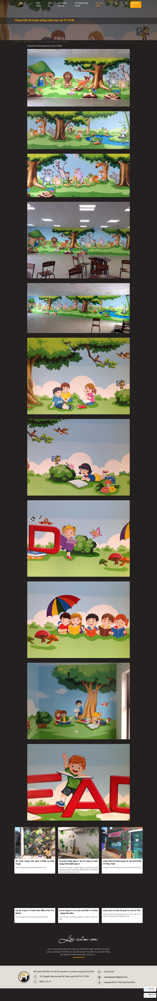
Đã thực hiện (99, 4)
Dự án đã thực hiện (29, 41)
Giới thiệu (38, 4)
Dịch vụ (50, 4)
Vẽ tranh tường (62, 4)
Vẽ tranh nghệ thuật (81, 4)
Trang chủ (17, 41)
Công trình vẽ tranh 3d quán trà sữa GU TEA (121, 910)
